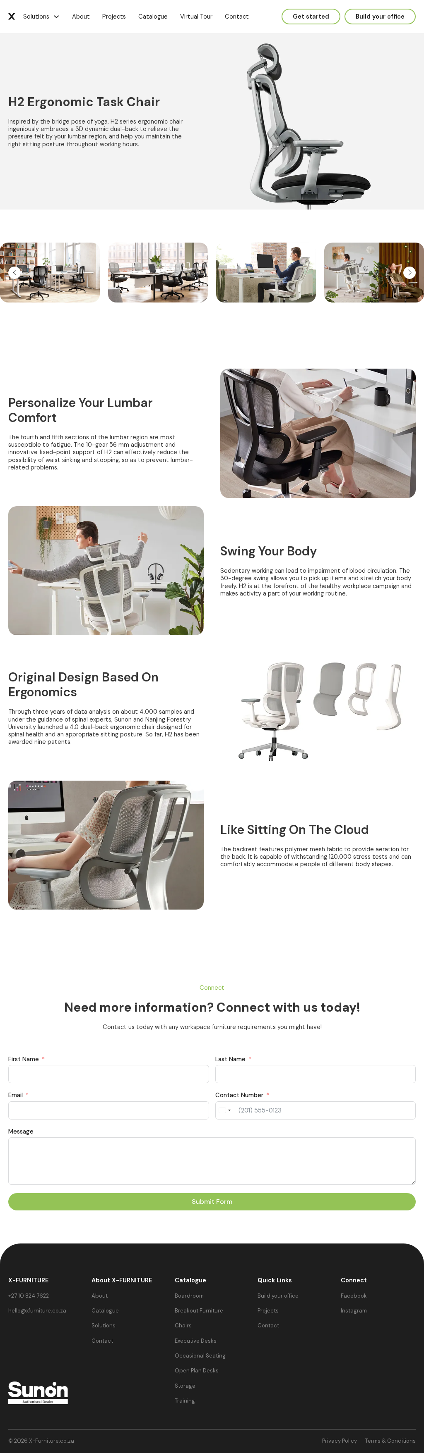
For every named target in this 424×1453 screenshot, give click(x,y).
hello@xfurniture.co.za (37, 1311)
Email (15, 1095)
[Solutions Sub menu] (56, 17)
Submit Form (212, 1201)
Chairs (183, 1325)
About (81, 16)
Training (185, 1401)
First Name (23, 1059)
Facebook (354, 1296)
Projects (114, 16)
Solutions (36, 16)
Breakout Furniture (199, 1311)
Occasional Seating (200, 1356)
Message (21, 1131)
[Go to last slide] (14, 273)
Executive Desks (196, 1341)
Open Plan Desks (197, 1370)
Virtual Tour (196, 16)
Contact (237, 16)
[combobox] (224, 1110)
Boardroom (189, 1296)
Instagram (354, 1311)
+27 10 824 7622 (28, 1296)
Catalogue (153, 16)
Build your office (278, 1296)
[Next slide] (409, 273)
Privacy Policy (339, 1441)
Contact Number (239, 1095)
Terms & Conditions (390, 1441)
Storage (185, 1386)
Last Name (230, 1059)
